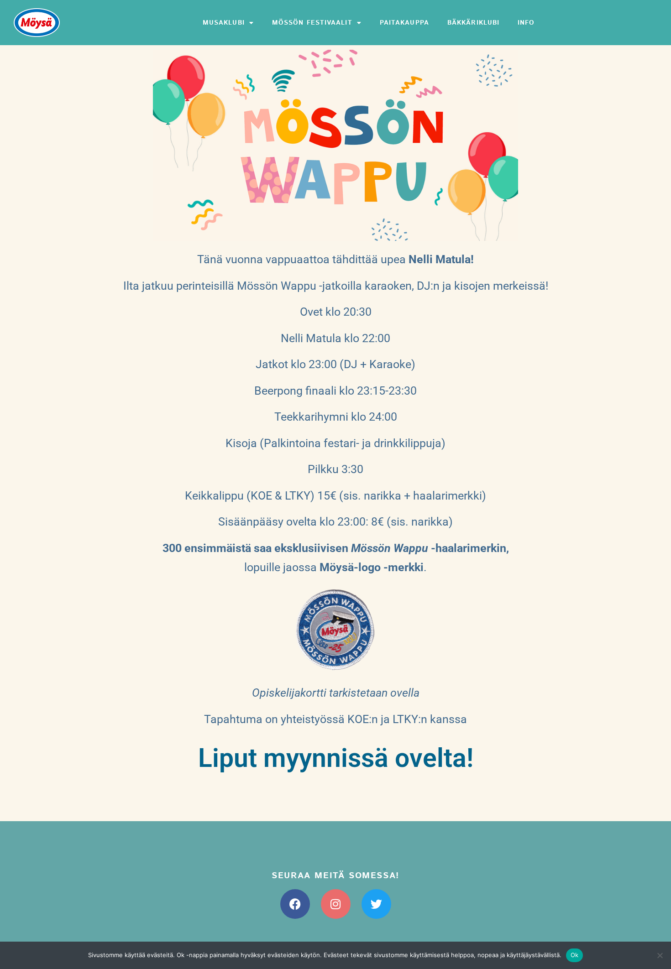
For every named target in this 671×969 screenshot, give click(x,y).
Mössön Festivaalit (312, 22)
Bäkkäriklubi (473, 22)
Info (526, 22)
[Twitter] (376, 904)
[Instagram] (336, 904)
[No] (659, 955)
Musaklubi (224, 22)
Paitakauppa (404, 22)
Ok (575, 955)
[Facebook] (295, 904)
